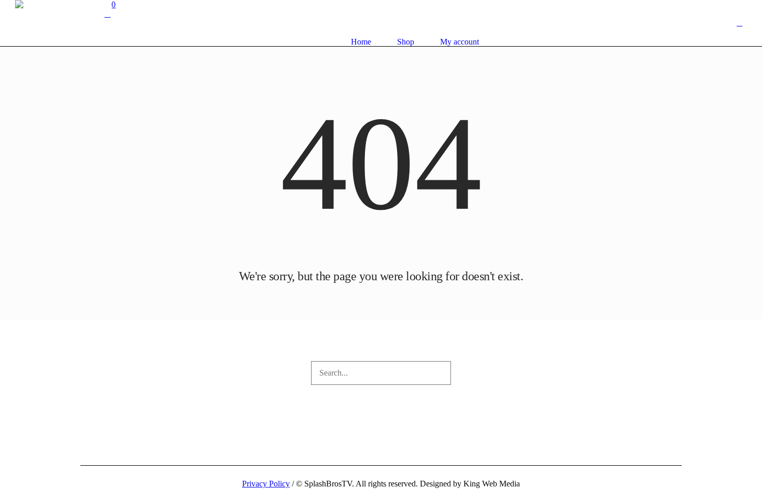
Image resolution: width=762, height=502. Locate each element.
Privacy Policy (266, 483)
